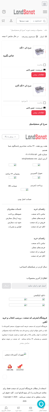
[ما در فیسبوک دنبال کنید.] (42, 273)
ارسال (6, 286)
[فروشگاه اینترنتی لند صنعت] (24, 11)
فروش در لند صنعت (37, 222)
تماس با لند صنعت (38, 214)
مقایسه (40, 65)
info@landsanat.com (29, 159)
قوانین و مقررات (14, 227)
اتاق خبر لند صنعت (38, 227)
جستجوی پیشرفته (28, 37)
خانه (45, 30)
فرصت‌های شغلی (38, 218)
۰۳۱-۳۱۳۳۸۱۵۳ (31, 154)
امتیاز (42, 37)
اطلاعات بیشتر (38, 75)
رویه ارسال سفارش (13, 218)
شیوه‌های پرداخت (14, 214)
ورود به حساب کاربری (11, 21)
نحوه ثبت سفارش (14, 222)
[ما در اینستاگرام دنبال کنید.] (37, 273)
